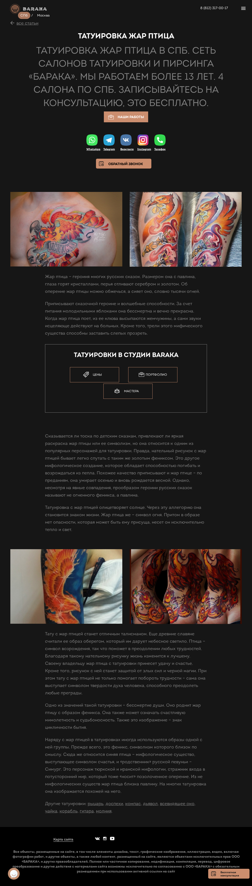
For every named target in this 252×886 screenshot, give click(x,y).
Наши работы (131, 117)
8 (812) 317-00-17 (214, 8)
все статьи (27, 23)
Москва (43, 15)
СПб (24, 15)
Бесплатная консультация (229, 873)
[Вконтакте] (126, 140)
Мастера (131, 391)
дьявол (150, 803)
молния (103, 811)
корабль (69, 811)
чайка (51, 811)
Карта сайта (63, 839)
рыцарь (95, 803)
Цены (97, 375)
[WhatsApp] (92, 140)
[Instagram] (143, 140)
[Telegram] (109, 140)
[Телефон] (160, 140)
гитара (87, 811)
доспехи (114, 803)
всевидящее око (177, 803)
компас (133, 803)
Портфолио (156, 375)
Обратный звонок (125, 164)
